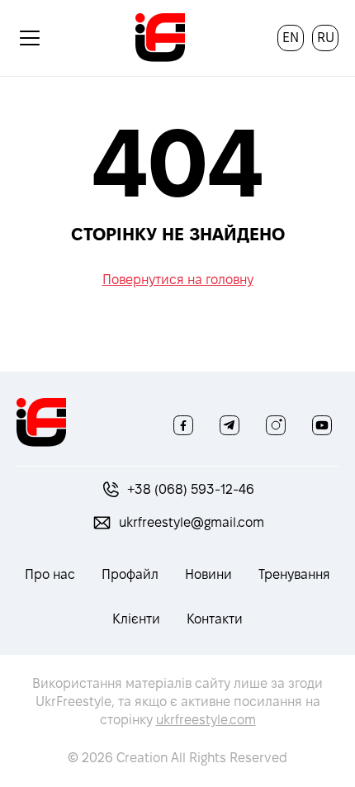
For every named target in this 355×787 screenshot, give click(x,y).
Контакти (215, 619)
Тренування (294, 574)
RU (325, 38)
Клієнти (136, 619)
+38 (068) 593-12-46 (190, 489)
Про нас (50, 574)
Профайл (130, 574)
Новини (208, 574)
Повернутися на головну (177, 280)
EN (290, 38)
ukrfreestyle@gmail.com (191, 522)
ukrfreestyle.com (206, 720)
